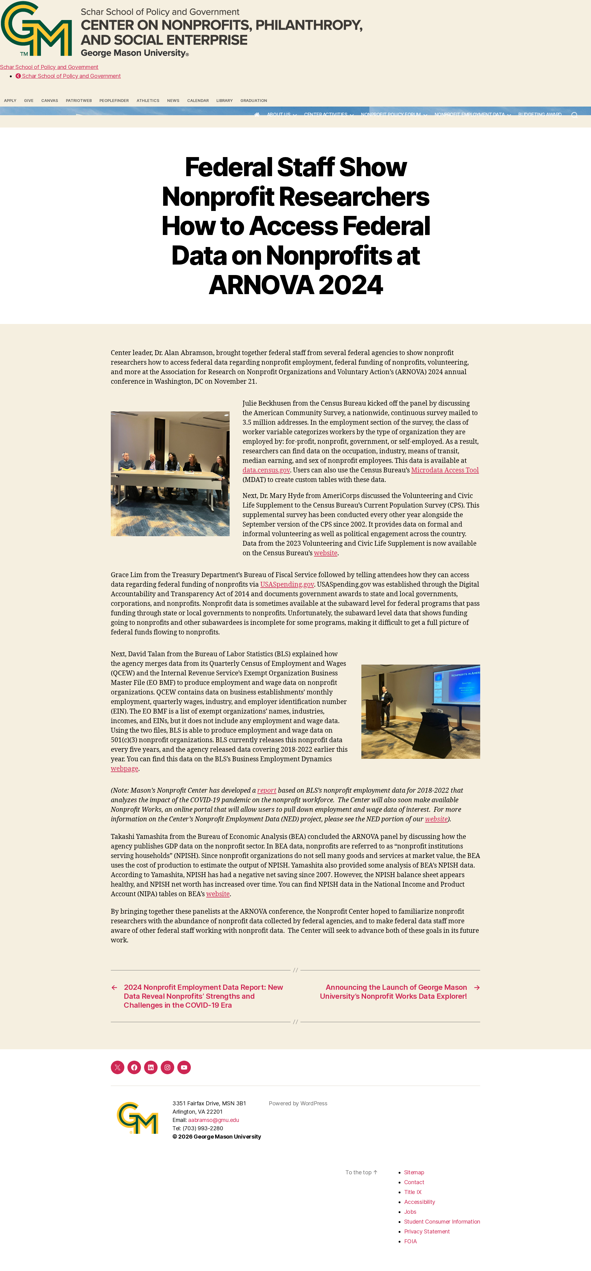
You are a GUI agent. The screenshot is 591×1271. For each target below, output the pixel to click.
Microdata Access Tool (445, 470)
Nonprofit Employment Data (470, 115)
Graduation (253, 100)
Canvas (49, 100)
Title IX (413, 1192)
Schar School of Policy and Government (49, 67)
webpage (124, 769)
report (266, 791)
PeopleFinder (114, 100)
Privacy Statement (427, 1231)
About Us (278, 115)
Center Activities (325, 115)
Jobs (410, 1211)
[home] (256, 115)
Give (29, 100)
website (325, 553)
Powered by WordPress (298, 1103)
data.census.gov (266, 470)
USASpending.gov (287, 585)
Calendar (198, 100)
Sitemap (414, 1172)
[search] (574, 116)
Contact (414, 1182)
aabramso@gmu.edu (213, 1120)
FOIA (410, 1241)
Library (224, 100)
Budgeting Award (540, 115)
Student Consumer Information (442, 1221)
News (173, 100)
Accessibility (420, 1202)
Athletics (148, 100)
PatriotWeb (79, 100)
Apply (10, 100)
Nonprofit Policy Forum (391, 115)
